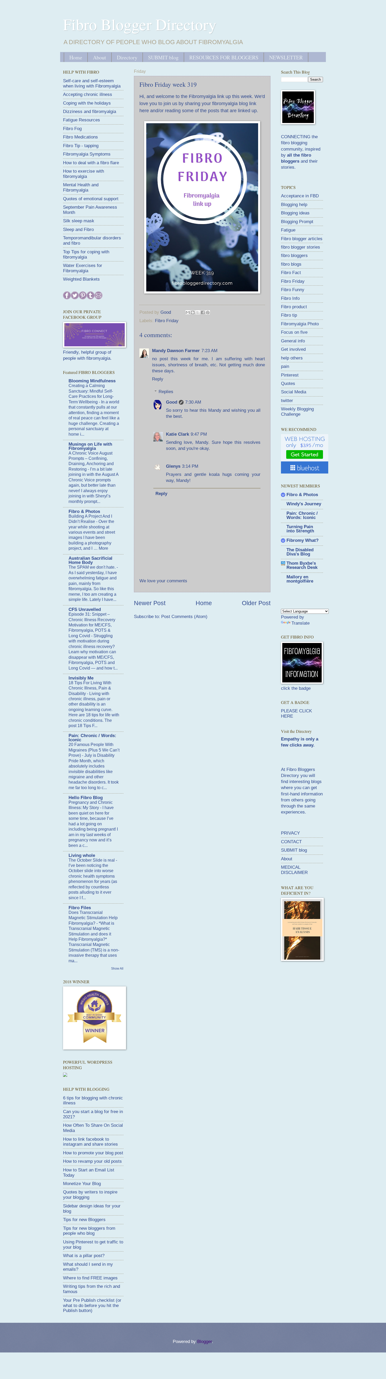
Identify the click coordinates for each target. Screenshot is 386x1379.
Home (75, 57)
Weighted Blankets (81, 279)
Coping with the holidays (87, 103)
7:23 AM (209, 350)
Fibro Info (290, 298)
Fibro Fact (291, 272)
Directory (127, 57)
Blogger (204, 1341)
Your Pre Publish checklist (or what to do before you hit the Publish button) (92, 1305)
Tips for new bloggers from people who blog (89, 1231)
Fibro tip (289, 315)
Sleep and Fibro (78, 229)
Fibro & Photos (84, 511)
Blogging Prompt (297, 221)
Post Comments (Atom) (184, 616)
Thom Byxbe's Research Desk (301, 565)
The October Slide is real (92, 860)
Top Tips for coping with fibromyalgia (86, 254)
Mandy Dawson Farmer (176, 350)
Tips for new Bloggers (84, 1219)
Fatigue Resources (81, 119)
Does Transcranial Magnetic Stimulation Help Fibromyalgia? (93, 917)
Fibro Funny (292, 289)
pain (285, 366)
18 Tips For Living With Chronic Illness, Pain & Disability (90, 688)
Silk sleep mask (78, 220)
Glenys (173, 466)
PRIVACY (290, 833)
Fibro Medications (80, 137)
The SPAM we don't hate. (93, 567)
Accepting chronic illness (87, 94)
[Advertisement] (320, 1003)
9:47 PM (199, 434)
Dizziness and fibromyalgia (89, 111)
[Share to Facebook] (202, 312)
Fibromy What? (302, 540)
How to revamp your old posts (92, 1161)
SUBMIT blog (163, 57)
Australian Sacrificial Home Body (90, 560)
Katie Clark (177, 434)
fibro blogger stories (300, 247)
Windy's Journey (303, 503)
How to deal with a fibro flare (91, 162)
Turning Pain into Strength (300, 528)
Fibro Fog (72, 128)
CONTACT (291, 841)
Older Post (256, 603)
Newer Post (149, 603)
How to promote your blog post (93, 1152)
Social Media (293, 391)
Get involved (293, 349)
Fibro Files (80, 907)
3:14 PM (190, 466)
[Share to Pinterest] (207, 312)
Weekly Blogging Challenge (297, 412)
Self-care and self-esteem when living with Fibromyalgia (92, 83)
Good (171, 402)
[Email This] (187, 312)
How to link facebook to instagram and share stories (90, 1142)
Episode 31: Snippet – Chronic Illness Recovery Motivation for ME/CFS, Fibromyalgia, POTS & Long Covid (92, 625)
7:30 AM (193, 402)
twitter (287, 400)
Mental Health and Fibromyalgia (80, 187)
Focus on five (294, 332)
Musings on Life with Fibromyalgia (90, 446)
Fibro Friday (167, 320)
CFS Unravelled (85, 609)
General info (293, 340)
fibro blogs (291, 264)
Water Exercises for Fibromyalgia (82, 268)
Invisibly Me (81, 678)
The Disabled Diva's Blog (300, 552)
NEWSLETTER (286, 57)
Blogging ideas (295, 212)
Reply (157, 379)
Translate (300, 623)
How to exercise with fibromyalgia (83, 174)
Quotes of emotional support (90, 198)
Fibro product (294, 306)
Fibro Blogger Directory (139, 24)
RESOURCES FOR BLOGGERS (223, 57)
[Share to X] (197, 312)
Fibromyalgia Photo (300, 323)
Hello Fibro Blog (86, 797)
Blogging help (294, 204)
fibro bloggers (294, 255)
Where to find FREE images (90, 1277)
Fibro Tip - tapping (80, 145)
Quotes (288, 383)
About (99, 57)
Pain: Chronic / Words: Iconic (92, 737)
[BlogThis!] (192, 312)
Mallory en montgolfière (299, 579)
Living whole (82, 855)
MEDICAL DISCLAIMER (294, 870)
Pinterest (290, 375)
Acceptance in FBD (300, 195)
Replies (166, 391)
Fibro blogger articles (301, 238)
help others (292, 358)
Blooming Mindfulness (92, 380)
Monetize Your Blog (82, 1183)
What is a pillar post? (84, 1255)
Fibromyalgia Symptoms (87, 154)
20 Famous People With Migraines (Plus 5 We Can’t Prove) (94, 750)
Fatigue (288, 230)
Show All (117, 968)
